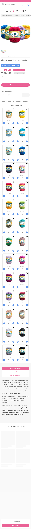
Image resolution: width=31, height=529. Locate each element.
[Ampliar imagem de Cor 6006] (13, 255)
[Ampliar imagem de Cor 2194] (27, 127)
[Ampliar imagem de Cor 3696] (27, 182)
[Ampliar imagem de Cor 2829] (27, 145)
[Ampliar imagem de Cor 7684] (27, 309)
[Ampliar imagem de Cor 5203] (27, 200)
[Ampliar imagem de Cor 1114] (13, 109)
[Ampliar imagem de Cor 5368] (13, 218)
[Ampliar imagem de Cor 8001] (13, 327)
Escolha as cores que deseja (15, 84)
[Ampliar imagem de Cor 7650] (13, 309)
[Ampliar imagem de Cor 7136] (27, 291)
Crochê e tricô (9, 15)
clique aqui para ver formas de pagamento (11, 77)
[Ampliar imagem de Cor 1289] (27, 109)
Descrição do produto (15, 368)
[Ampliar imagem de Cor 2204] (13, 145)
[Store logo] (9, 5)
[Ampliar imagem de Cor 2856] (13, 164)
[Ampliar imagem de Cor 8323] (27, 327)
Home (3, 15)
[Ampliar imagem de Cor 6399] (13, 291)
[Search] (22, 5)
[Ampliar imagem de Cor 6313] (27, 273)
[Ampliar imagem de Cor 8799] (13, 346)
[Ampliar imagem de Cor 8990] (27, 346)
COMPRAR (15, 525)
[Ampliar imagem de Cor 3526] (27, 164)
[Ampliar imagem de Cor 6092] (27, 255)
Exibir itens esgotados (16, 105)
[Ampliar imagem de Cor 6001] (27, 236)
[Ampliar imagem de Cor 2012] (13, 127)
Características (15, 372)
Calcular (26, 95)
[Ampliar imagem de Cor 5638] (13, 236)
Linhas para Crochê (19, 15)
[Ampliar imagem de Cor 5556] (27, 218)
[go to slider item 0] (3, 51)
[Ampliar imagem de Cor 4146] (13, 200)
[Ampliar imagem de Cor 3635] (13, 182)
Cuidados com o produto (15, 375)
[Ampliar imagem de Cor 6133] (13, 273)
